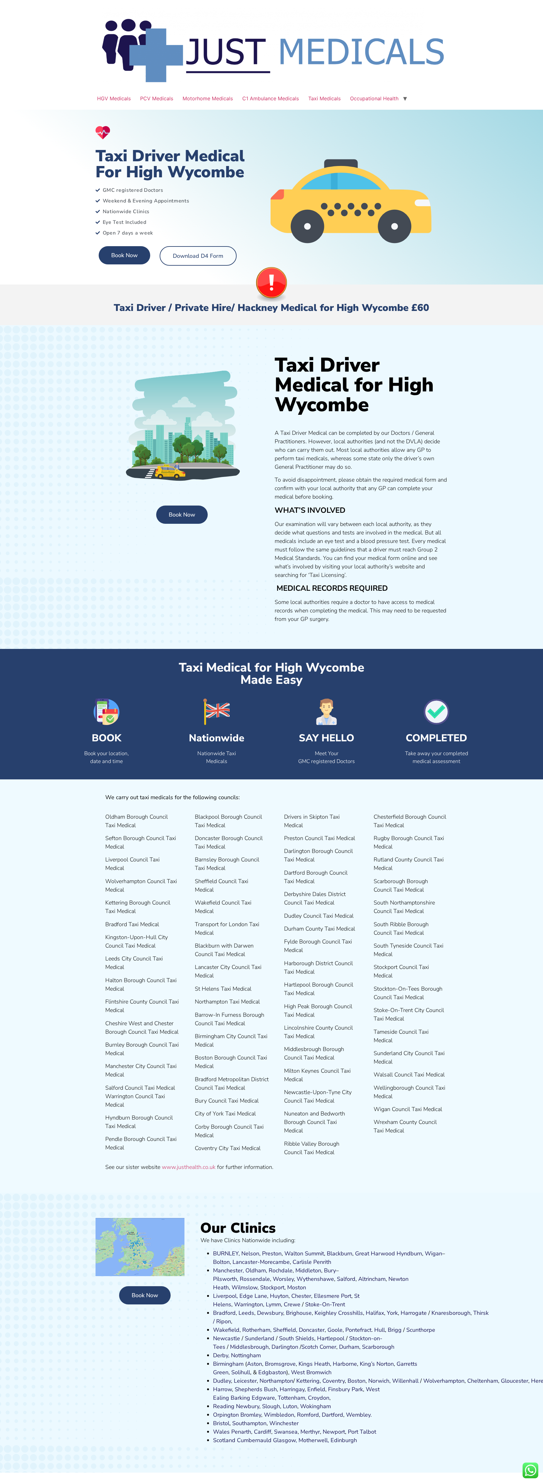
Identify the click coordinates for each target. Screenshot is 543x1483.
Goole (335, 1330)
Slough (270, 1406)
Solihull (240, 1372)
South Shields (296, 1338)
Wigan (433, 1253)
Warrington (248, 1304)
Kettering (307, 1381)
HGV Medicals (114, 98)
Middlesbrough (249, 1347)
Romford (308, 1415)
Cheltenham (482, 1381)
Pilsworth (225, 1279)
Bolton (221, 1262)
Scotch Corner (318, 1347)
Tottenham (291, 1398)
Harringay (292, 1389)
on (303, 1287)
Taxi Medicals (324, 98)
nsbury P (343, 1389)
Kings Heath (314, 1364)
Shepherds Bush (256, 1389)
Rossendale (255, 1279)
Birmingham (228, 1364)
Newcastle (226, 1338)
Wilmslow (244, 1287)
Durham (349, 1347)
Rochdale (281, 1270)
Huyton (279, 1296)
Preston (272, 1253)
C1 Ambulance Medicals (270, 98)
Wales (221, 1432)
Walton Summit (304, 1253)
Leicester (245, 1381)
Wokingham (315, 1406)
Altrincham (372, 1279)
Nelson (250, 1253)
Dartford (332, 1415)
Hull (379, 1330)
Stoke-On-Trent (325, 1304)
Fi (330, 1389)
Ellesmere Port (332, 1296)
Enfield (316, 1389)
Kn (434, 1313)
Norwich (378, 1381)
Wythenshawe (315, 1279)
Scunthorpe (420, 1330)
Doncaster (312, 1330)
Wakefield (226, 1330)
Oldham (255, 1270)
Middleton (308, 1270)
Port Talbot (362, 1432)
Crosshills (350, 1313)
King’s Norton (377, 1364)
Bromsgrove (280, 1364)
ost (296, 1287)
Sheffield (284, 1330)
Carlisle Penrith (312, 1262)
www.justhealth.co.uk (189, 1167)
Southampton (249, 1423)
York (392, 1313)
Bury (330, 1270)
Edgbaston (271, 1372)
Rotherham (256, 1330)
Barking (240, 1398)
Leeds (246, 1313)
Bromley (250, 1415)
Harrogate (414, 1313)
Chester (301, 1296)
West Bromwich (311, 1372)
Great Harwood (375, 1253)
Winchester (284, 1423)
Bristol (221, 1423)
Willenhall (405, 1381)
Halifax (375, 1313)
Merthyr (310, 1432)
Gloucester (514, 1381)
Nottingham (246, 1355)
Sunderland (259, 1338)
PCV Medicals (156, 98)
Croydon (318, 1398)
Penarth (241, 1432)
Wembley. (359, 1415)
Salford (346, 1279)
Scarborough (378, 1347)
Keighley (326, 1313)
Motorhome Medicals (208, 98)
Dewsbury (270, 1313)
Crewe (292, 1304)
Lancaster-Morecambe (261, 1262)
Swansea (286, 1432)
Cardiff (262, 1432)
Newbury (247, 1406)
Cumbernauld (254, 1440)
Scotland (224, 1440)
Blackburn (339, 1253)
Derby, (221, 1355)
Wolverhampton (443, 1381)
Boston (356, 1381)
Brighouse (299, 1313)
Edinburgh (344, 1440)
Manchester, (228, 1270)
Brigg (395, 1330)
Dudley (222, 1381)
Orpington (226, 1415)
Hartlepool (330, 1338)
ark (359, 1389)
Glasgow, (285, 1440)
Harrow (222, 1389)
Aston (254, 1364)
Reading (223, 1406)
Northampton (276, 1381)
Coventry (333, 1381)
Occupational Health (374, 98)
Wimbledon (279, 1415)
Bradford (224, 1313)
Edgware (263, 1398)
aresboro (449, 1313)
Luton (290, 1406)
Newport (334, 1432)
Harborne (345, 1364)
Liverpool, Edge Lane (240, 1296)
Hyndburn (409, 1253)
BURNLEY (226, 1253)
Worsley (283, 1279)
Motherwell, (314, 1440)
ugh (465, 1313)
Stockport (272, 1287)
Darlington (285, 1347)
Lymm (273, 1304)
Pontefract (358, 1330)
